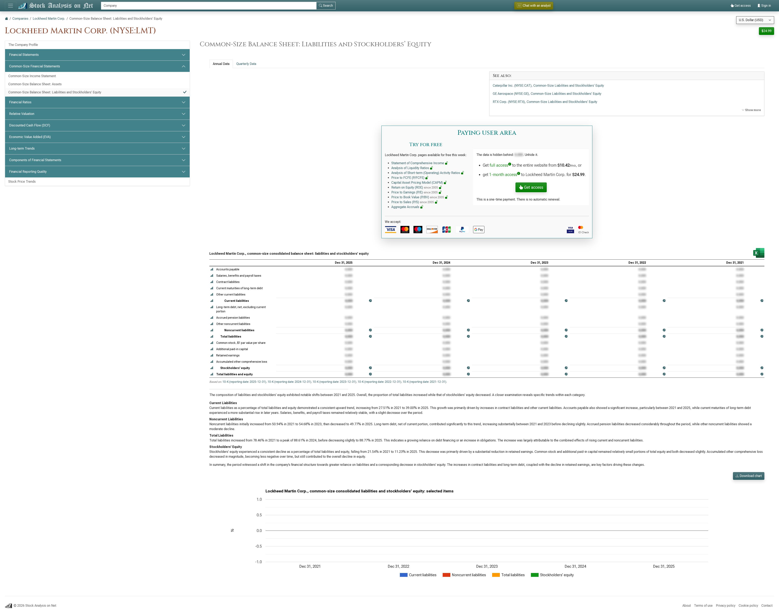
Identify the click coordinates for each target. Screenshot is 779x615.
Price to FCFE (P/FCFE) (408, 178)
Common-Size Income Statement (32, 76)
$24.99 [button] (766, 31)
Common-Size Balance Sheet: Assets (35, 84)
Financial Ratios (20, 102)
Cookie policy (748, 605)
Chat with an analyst (534, 6)
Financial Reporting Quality (28, 172)
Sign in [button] (766, 6)
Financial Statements (24, 55)
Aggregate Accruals (405, 207)
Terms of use (703, 605)
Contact (767, 605)
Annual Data (221, 64)
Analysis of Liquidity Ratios (410, 168)
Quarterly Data (246, 64)
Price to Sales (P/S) (412, 202)
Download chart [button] (750, 476)
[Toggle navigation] (10, 6)
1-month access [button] (503, 174)
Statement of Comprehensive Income (418, 163)
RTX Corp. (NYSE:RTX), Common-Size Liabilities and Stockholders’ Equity (545, 102)
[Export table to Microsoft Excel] (758, 253)
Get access (742, 6)
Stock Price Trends (22, 181)
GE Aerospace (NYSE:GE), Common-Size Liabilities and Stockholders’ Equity (547, 94)
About (686, 605)
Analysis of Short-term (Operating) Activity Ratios (426, 173)
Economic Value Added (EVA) (30, 137)
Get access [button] (533, 187)
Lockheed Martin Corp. (49, 18)
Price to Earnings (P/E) (414, 192)
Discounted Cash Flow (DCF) (29, 125)
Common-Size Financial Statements (34, 66)
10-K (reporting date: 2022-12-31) (379, 381)
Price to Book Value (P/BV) (417, 197)
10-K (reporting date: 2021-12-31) (424, 381)
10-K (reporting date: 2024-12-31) (289, 381)
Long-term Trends (22, 148)
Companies (20, 18)
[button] (211, 269)
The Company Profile (23, 45)
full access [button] (499, 165)
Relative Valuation (21, 114)
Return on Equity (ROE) (414, 187)
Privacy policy (725, 605)
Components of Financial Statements (35, 160)
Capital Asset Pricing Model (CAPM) (417, 182)
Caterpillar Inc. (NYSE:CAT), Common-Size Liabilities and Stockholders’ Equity (548, 85)
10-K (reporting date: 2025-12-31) (244, 381)
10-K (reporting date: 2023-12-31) (334, 381)
